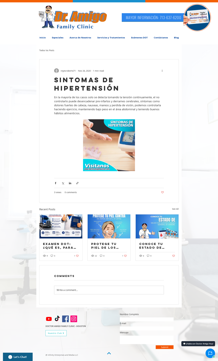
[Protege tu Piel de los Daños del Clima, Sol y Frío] (109, 226)
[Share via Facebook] (55, 183)
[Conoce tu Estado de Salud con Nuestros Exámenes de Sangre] (157, 226)
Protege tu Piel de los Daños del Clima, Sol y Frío (105, 245)
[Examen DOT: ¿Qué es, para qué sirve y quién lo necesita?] (60, 226)
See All (175, 208)
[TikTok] (57, 319)
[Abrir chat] (210, 353)
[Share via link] (77, 183)
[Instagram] (73, 319)
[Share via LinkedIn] (70, 183)
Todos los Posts (46, 50)
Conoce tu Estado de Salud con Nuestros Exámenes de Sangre (153, 245)
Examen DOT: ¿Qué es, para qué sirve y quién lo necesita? (58, 245)
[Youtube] (49, 319)
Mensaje (124, 332)
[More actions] (162, 70)
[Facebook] (65, 319)
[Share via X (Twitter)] (62, 183)
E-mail (123, 323)
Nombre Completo (129, 314)
